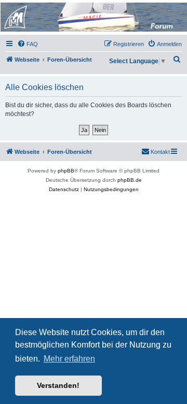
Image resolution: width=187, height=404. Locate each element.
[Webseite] (93, 17)
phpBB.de (129, 180)
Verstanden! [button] (58, 385)
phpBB (66, 171)
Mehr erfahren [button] (69, 358)
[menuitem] (27, 44)
